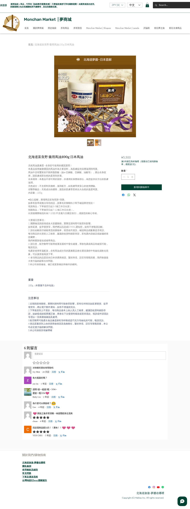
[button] (117, 5)
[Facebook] (149, 487)
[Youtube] (158, 487)
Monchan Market (40, 19)
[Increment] (132, 177)
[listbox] (117, 5)
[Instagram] (153, 487)
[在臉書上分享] (123, 195)
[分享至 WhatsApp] (129, 195)
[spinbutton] (128, 177)
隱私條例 (26, 466)
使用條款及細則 (30, 469)
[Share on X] (134, 195)
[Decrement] (124, 177)
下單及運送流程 (30, 476)
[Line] (162, 487)
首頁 (30, 44)
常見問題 (26, 473)
